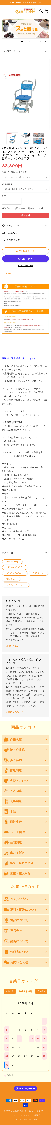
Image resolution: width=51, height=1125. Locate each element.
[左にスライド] (3, 139)
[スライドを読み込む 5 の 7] (29, 41)
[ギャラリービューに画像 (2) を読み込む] (25, 138)
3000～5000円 (14, 573)
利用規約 (36, 1115)
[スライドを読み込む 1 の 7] (15, 41)
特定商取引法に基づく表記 (26, 1120)
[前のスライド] (10, 42)
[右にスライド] (48, 139)
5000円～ (38, 573)
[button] (3, 11)
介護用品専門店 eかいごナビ (22, 1111)
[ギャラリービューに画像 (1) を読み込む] (12, 138)
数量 (4, 196)
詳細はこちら (12, 646)
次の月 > (41, 991)
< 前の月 (9, 991)
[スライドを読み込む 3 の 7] (22, 41)
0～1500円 (12, 561)
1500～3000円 (14, 567)
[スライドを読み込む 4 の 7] (25, 41)
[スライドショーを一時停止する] (46, 42)
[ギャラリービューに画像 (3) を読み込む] (38, 138)
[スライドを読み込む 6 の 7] (32, 41)
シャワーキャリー (15, 585)
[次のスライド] (41, 42)
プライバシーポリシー (22, 1115)
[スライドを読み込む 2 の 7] (18, 41)
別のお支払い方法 (25, 265)
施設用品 (11, 579)
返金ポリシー (42, 1111)
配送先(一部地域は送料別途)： (15, 172)
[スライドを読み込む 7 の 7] (35, 41)
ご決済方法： (8, 184)
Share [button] (8, 273)
